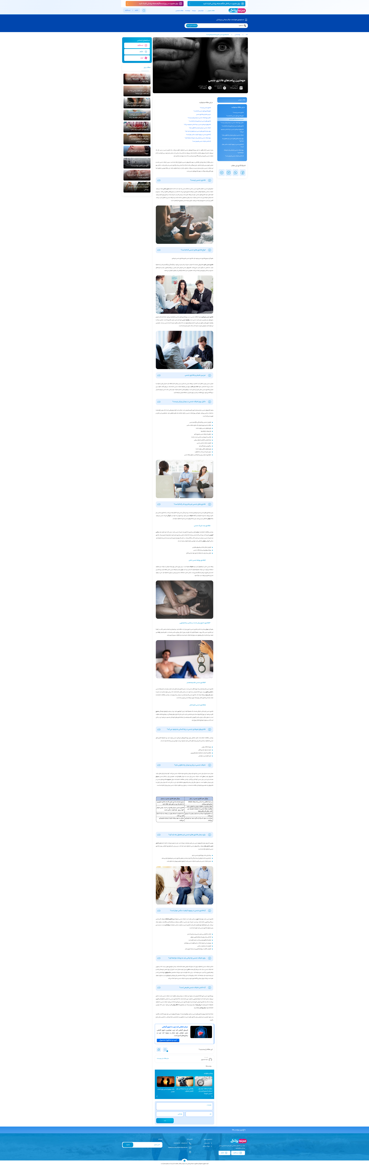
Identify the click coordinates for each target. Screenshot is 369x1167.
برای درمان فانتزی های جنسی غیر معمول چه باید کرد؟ (233, 140)
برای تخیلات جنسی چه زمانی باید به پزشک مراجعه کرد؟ (234, 151)
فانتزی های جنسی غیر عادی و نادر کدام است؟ (233, 126)
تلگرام (222, 1153)
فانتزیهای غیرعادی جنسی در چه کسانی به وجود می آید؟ (232, 130)
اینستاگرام (236, 1153)
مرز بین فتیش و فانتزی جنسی (236, 119)
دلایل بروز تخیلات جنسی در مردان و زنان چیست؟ (232, 123)
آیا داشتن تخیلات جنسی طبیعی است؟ (234, 156)
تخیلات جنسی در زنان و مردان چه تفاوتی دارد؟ (233, 135)
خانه (247, 35)
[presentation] (212, 1096)
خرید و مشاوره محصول (168, 1040)
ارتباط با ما (187, 11)
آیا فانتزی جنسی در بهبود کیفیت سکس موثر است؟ (233, 145)
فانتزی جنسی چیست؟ (238, 113)
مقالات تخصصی (179, 11)
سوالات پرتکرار (206, 1146)
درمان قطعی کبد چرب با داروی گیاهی (175, 1027)
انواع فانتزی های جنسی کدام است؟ (235, 116)
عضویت (128, 1145)
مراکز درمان (201, 11)
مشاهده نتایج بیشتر (192, 26)
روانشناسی (237, 35)
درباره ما (194, 11)
